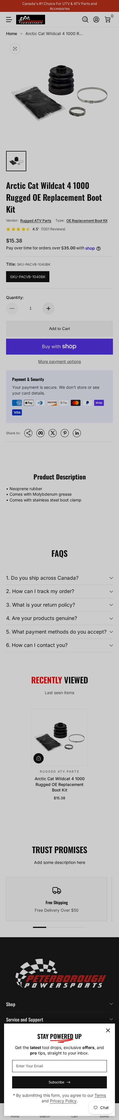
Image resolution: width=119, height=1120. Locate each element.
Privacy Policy (63, 1100)
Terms (100, 1095)
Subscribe (56, 1082)
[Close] (108, 1030)
